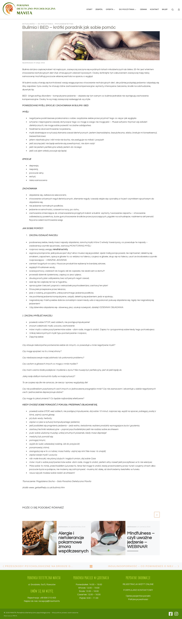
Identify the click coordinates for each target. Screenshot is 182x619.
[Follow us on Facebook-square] (171, 614)
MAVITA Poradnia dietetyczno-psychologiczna (30, 613)
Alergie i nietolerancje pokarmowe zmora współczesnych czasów (73, 544)
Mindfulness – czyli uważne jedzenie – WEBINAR (141, 540)
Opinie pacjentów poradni (138, 596)
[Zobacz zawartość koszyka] (179, 9)
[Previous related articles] (151, 514)
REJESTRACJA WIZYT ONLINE (138, 584)
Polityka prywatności (138, 599)
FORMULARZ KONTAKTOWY (138, 590)
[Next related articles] (157, 514)
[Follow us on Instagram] (176, 614)
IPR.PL (15, 616)
